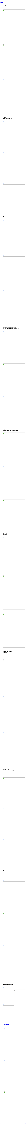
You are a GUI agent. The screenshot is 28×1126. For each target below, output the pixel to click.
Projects (2, 1124)
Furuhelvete (6, 1024)
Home (2, 2)
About (26, 1124)
